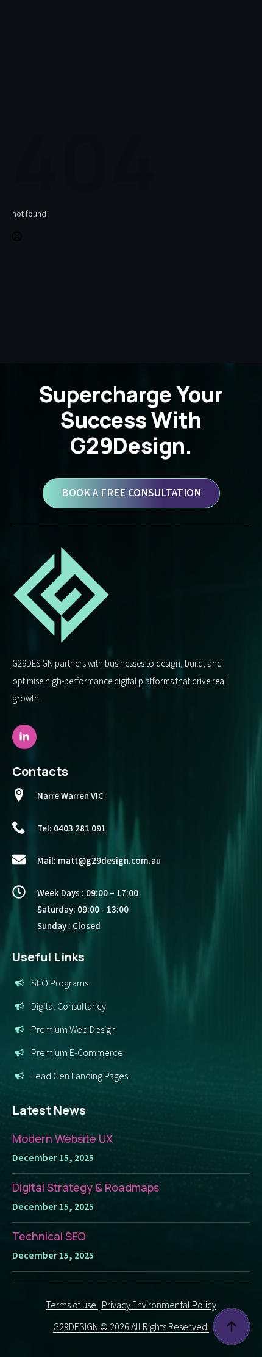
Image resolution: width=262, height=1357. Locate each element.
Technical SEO (49, 1236)
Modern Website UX (62, 1138)
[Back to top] (231, 1326)
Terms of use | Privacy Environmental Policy (131, 1305)
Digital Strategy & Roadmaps (85, 1187)
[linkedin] (24, 737)
